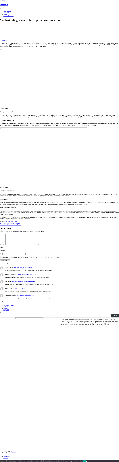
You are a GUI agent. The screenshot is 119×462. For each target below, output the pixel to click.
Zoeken (2, 313)
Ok (84, 461)
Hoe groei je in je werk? (18, 288)
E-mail (2, 250)
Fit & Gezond (7, 11)
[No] (86, 461)
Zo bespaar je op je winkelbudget (22, 267)
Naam (2, 247)
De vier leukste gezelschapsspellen (10, 225)
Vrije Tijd (6, 12)
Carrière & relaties (8, 16)
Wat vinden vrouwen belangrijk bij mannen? (27, 274)
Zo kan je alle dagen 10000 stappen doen (23, 281)
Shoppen (5, 14)
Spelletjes (10, 221)
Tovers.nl (13, 452)
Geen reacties (3, 40)
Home (5, 455)
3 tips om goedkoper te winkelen (10, 223)
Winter (15, 221)
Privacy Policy (7, 456)
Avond (5, 221)
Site (1, 254)
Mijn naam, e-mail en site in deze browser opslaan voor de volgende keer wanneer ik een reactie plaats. (30, 257)
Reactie (2, 244)
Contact (5, 458)
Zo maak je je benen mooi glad (25, 295)
